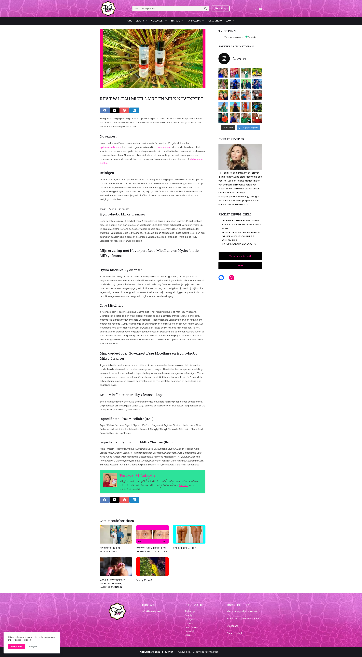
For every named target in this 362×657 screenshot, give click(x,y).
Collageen (157, 21)
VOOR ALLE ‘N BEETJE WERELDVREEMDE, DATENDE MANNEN (112, 583)
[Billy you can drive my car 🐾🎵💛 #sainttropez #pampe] (257, 73)
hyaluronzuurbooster (110, 147)
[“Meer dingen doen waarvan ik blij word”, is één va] (223, 84)
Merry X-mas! (144, 580)
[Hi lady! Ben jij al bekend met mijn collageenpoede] (246, 95)
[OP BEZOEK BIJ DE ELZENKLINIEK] (116, 534)
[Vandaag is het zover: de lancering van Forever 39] (257, 118)
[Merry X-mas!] (152, 566)
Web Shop (221, 8)
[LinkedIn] (134, 110)
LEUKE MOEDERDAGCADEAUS (239, 244)
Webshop (190, 611)
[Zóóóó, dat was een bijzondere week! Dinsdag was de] (246, 118)
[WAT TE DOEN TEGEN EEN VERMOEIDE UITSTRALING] (152, 534)
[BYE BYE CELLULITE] (189, 534)
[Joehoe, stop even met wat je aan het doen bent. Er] (257, 95)
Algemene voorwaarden (205, 651)
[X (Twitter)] (114, 110)
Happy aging (191, 627)
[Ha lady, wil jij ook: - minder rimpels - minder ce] (235, 118)
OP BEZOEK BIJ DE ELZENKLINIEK (240, 220)
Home (129, 21)
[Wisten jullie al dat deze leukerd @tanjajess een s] (223, 73)
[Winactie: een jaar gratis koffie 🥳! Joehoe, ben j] (257, 106)
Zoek (240, 265)
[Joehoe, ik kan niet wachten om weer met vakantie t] (246, 106)
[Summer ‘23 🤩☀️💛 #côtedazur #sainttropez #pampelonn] (246, 73)
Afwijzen (33, 647)
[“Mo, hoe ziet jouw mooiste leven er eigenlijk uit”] (235, 95)
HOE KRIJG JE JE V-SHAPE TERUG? (241, 232)
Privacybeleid (183, 651)
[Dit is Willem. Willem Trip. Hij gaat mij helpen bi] (246, 84)
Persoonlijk (215, 21)
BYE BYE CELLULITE (184, 548)
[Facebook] (105, 110)
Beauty (140, 21)
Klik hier (183, 485)
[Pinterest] (124, 110)
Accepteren (16, 647)
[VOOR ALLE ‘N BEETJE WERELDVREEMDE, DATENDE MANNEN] (116, 566)
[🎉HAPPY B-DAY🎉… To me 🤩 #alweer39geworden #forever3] (235, 73)
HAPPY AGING (194, 21)
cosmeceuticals (163, 147)
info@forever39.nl (151, 611)
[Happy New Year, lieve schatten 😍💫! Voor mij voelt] (223, 106)
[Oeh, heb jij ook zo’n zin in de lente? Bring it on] (235, 84)
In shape (175, 21)
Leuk (228, 21)
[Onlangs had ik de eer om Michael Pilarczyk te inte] (223, 95)
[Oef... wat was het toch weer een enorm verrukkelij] (235, 106)
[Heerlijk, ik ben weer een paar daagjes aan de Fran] (257, 84)
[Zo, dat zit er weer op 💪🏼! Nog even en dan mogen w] (223, 118)
